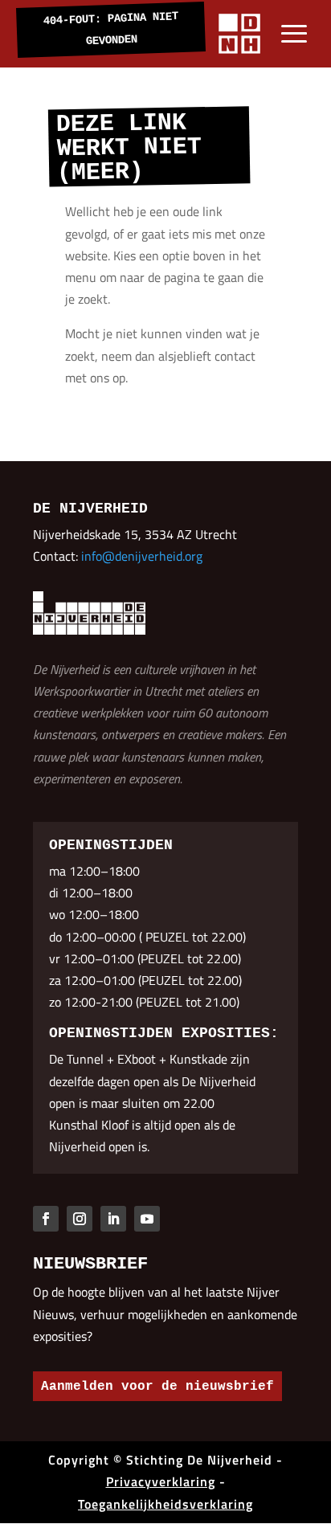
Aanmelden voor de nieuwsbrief (157, 1386)
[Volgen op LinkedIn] (113, 1219)
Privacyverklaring (160, 1481)
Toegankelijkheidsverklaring (165, 1504)
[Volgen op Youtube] (147, 1219)
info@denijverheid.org (141, 556)
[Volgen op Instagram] (79, 1219)
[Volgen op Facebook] (46, 1219)
